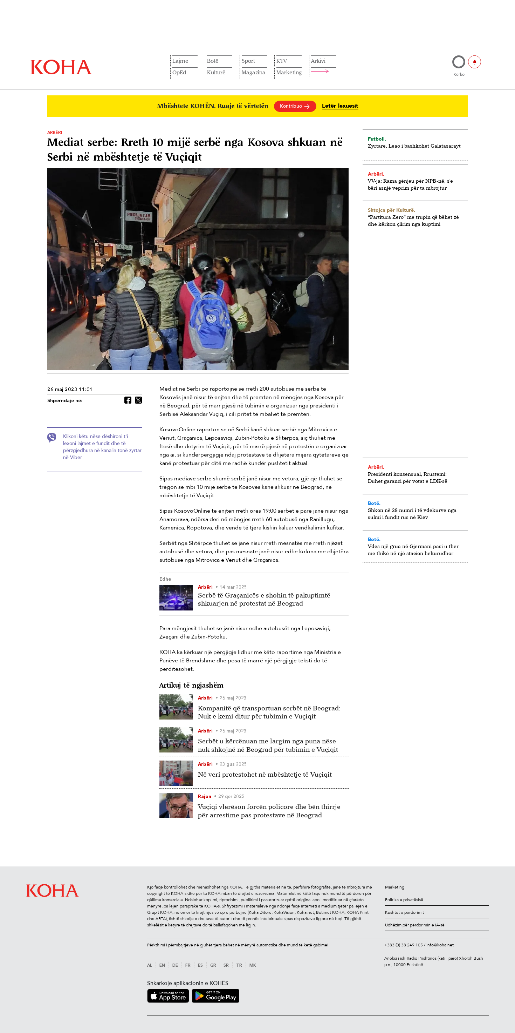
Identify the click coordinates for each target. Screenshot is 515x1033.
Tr (239, 966)
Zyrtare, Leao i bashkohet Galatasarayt (414, 146)
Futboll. (377, 139)
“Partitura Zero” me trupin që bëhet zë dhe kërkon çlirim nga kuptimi (413, 220)
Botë (213, 60)
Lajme (180, 60)
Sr (226, 966)
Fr (188, 966)
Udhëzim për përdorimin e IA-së (415, 925)
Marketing (289, 72)
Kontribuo (291, 106)
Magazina (254, 72)
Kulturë (216, 72)
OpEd (179, 72)
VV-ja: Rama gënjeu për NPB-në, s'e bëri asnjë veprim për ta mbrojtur (410, 184)
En (162, 966)
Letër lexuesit (340, 106)
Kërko (459, 74)
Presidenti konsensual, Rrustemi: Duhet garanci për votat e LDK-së (407, 477)
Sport (248, 60)
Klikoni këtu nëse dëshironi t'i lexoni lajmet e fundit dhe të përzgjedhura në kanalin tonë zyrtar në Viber (102, 446)
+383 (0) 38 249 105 (403, 945)
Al (149, 966)
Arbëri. (376, 174)
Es (200, 966)
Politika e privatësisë (404, 899)
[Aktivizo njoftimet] (474, 61)
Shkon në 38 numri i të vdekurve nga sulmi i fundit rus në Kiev (412, 513)
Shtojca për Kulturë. (391, 210)
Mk (252, 966)
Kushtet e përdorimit (404, 912)
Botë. (374, 503)
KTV (281, 60)
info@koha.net (440, 945)
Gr (213, 966)
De (175, 966)
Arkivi (318, 60)
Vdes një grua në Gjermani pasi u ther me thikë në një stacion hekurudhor (413, 549)
